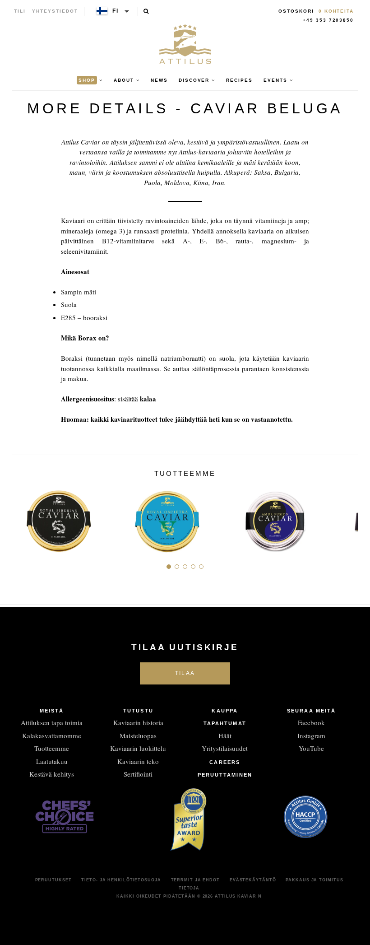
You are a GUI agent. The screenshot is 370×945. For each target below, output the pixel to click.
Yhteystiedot (55, 11)
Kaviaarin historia (138, 722)
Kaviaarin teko (138, 761)
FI (115, 11)
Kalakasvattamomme (51, 735)
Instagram (311, 735)
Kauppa (225, 710)
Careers (224, 762)
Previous (22, 517)
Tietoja (189, 888)
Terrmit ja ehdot (195, 880)
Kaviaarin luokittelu (138, 748)
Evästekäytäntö (253, 880)
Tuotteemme (51, 748)
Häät (224, 735)
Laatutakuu (52, 761)
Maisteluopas (138, 735)
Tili (20, 11)
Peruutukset (53, 880)
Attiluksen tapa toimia (52, 722)
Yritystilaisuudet (225, 748)
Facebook (311, 722)
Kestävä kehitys (51, 773)
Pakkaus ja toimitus (314, 880)
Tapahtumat (225, 723)
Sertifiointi (138, 773)
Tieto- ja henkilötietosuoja (121, 880)
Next (348, 517)
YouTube (311, 748)
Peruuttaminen (225, 774)
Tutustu (138, 710)
